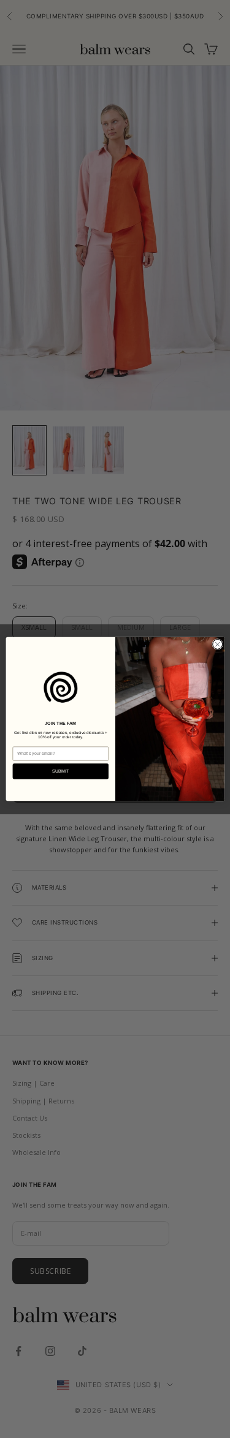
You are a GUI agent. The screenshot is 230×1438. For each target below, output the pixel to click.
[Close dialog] (217, 644)
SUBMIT (60, 770)
